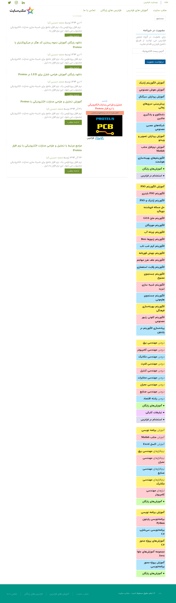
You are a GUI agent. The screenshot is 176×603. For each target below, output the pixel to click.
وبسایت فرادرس (150, 2)
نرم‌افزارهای (151, 451)
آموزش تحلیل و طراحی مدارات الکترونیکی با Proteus (51, 102)
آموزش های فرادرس (137, 10)
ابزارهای (155, 492)
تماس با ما (89, 10)
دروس (153, 343)
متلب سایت (160, 10)
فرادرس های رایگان (111, 10)
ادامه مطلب (73, 36)
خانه (166, 2)
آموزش (152, 430)
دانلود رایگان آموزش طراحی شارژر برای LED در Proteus (50, 74)
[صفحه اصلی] (22, 10)
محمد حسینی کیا (56, 22)
